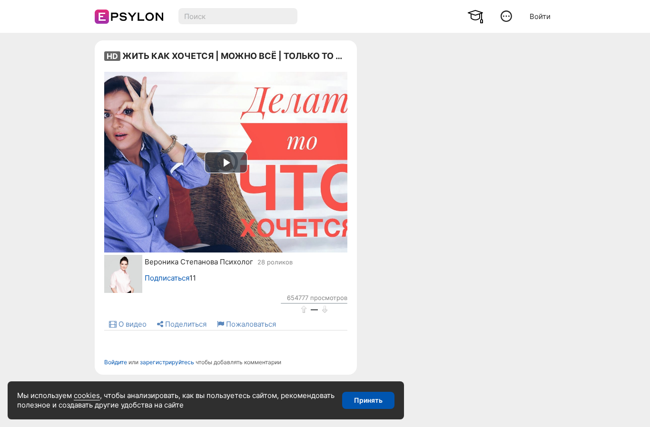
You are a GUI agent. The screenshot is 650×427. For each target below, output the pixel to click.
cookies (87, 395)
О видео (132, 324)
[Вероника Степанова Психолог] (116, 274)
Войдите (115, 362)
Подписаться (167, 278)
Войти (540, 16)
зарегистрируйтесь (167, 362)
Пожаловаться (250, 324)
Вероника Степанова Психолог (199, 261)
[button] (507, 16)
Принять (368, 400)
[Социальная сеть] (127, 17)
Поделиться (185, 324)
